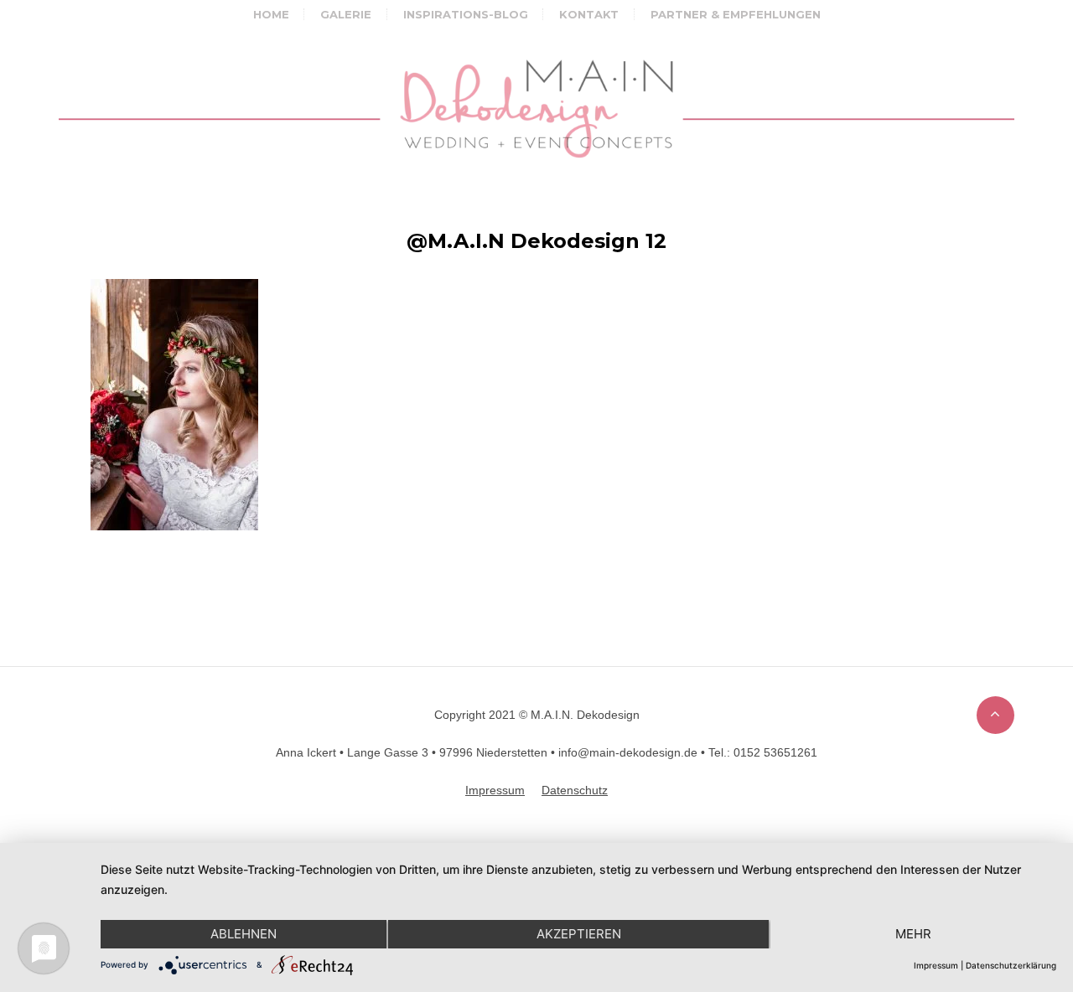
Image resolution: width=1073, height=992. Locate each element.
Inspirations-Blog (465, 14)
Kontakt (589, 14)
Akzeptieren (578, 934)
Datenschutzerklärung (1011, 965)
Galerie (345, 14)
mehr (913, 934)
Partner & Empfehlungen (736, 14)
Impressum (936, 965)
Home (271, 14)
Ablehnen (243, 934)
